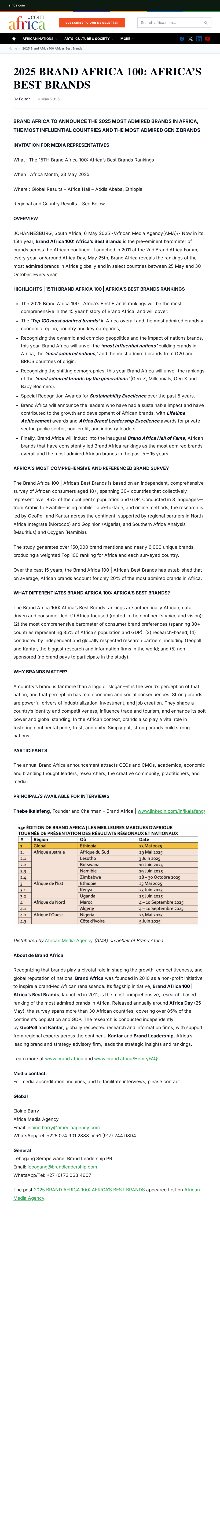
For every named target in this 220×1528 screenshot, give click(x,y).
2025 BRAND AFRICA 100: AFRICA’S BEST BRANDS (89, 1189)
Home (13, 48)
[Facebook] (182, 39)
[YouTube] (207, 39)
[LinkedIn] (199, 39)
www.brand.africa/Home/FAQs (127, 1058)
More (125, 39)
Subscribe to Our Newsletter (92, 22)
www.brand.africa (64, 1058)
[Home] (14, 38)
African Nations (38, 39)
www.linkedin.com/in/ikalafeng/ (171, 811)
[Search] (205, 22)
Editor (24, 99)
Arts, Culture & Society (87, 39)
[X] (190, 39)
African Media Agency (69, 940)
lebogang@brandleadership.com (62, 1167)
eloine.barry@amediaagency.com (64, 1127)
